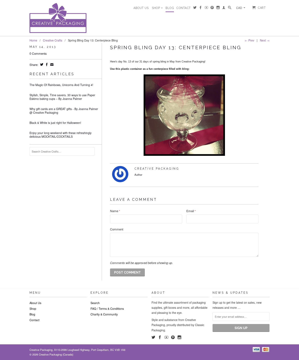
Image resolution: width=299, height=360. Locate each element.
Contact (183, 8)
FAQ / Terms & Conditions (107, 309)
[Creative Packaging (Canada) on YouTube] (206, 8)
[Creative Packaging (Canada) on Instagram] (218, 8)
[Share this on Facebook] (46, 64)
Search (95, 303)
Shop (157, 8)
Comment (116, 229)
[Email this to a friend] (51, 64)
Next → (265, 40)
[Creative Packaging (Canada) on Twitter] (195, 8)
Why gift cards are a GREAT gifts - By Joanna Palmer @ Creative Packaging (63, 110)
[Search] (229, 8)
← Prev (249, 40)
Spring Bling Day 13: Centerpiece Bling (175, 47)
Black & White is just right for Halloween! (55, 122)
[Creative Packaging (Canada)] (57, 18)
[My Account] (224, 8)
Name (115, 211)
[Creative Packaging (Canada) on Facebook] (200, 8)
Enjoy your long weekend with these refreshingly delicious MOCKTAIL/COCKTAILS (60, 134)
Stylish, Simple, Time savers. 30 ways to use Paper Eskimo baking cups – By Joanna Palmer (62, 96)
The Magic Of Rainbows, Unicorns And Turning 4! (61, 85)
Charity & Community (104, 314)
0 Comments (38, 53)
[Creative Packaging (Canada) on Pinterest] (212, 8)
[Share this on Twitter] (41, 64)
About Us (140, 8)
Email (191, 211)
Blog (170, 8)
